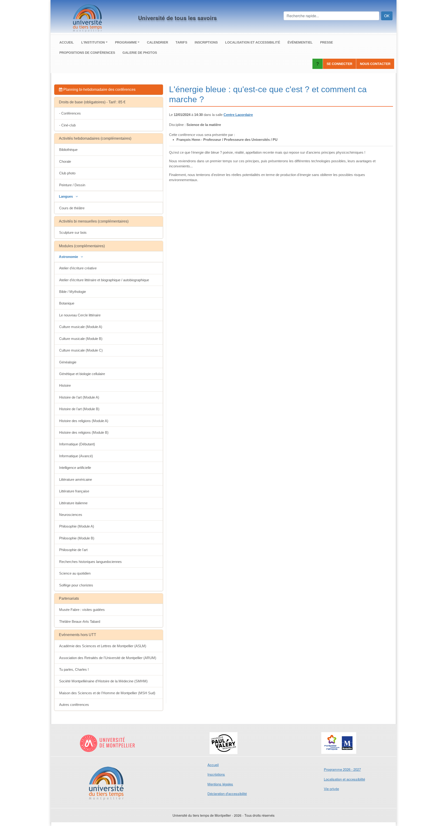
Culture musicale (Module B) (80, 339)
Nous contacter (375, 64)
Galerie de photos (139, 52)
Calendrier (157, 42)
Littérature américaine (75, 479)
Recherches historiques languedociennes (90, 562)
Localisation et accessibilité (252, 42)
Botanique (66, 303)
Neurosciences (70, 515)
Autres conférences (74, 705)
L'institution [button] (93, 42)
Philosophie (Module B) (76, 538)
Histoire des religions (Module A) (83, 421)
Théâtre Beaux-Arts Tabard (79, 621)
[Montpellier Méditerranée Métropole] (339, 743)
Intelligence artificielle (75, 468)
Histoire (65, 385)
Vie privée (331, 788)
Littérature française (74, 491)
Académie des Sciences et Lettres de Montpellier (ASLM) (102, 646)
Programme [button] (126, 42)
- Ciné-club (67, 125)
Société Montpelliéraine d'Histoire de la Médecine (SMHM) (103, 681)
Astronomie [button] (69, 257)
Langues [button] (66, 196)
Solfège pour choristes (76, 585)
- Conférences (70, 113)
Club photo (67, 173)
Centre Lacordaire (238, 115)
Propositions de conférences (87, 52)
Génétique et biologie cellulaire (82, 374)
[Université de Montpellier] (108, 743)
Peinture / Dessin (72, 185)
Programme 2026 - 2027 (342, 769)
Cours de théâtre (72, 208)
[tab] (108, 90)
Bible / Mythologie (72, 292)
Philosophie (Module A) (76, 526)
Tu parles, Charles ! (74, 669)
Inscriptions (206, 42)
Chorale (65, 161)
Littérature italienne (73, 503)
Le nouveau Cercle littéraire (80, 315)
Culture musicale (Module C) (81, 350)
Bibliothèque (68, 150)
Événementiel (300, 42)
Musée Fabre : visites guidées (82, 610)
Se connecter (339, 64)
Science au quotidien (75, 573)
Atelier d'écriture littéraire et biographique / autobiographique (104, 280)
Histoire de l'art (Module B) (79, 409)
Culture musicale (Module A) (80, 327)
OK (386, 15)
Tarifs (181, 42)
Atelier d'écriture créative (78, 268)
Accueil (66, 42)
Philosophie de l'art (73, 550)
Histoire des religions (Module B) (83, 432)
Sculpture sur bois (73, 232)
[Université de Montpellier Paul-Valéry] (223, 743)
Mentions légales (220, 784)
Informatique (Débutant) (77, 444)
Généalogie (67, 362)
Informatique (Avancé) (76, 456)
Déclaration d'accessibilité (227, 793)
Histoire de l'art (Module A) (79, 397)
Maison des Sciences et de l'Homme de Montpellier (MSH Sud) (107, 693)
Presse (326, 42)
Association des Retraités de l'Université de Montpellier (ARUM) (107, 658)
